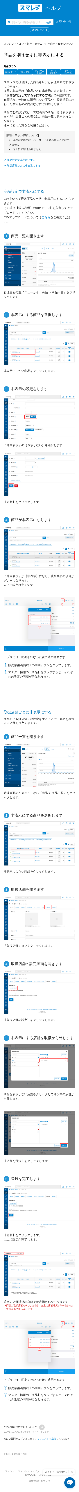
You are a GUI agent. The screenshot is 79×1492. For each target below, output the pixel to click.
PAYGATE (30, 1474)
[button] (42, 1427)
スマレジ (10, 1471)
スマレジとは (39, 29)
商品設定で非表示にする (21, 159)
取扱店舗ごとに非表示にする (23, 165)
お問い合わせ (63, 21)
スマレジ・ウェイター (30, 1471)
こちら (46, 217)
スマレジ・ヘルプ (14, 43)
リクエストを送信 (46, 1438)
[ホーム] (39, 8)
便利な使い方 (65, 43)
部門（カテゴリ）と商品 (41, 43)
